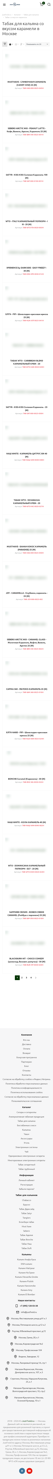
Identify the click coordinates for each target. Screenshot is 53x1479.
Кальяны (26, 1130)
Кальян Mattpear (27, 1268)
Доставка (26, 1044)
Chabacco (26, 1200)
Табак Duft (26, 1248)
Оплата (26, 1049)
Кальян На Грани (26, 1272)
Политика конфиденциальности (26, 1088)
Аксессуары (26, 1138)
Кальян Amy (26, 1290)
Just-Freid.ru (28, 1421)
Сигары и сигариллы (26, 1112)
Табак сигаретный (26, 1164)
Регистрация (26, 1185)
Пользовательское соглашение (26, 1101)
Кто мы (26, 1040)
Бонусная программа (26, 1057)
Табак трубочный (26, 1169)
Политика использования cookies (27, 1092)
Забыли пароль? (26, 1189)
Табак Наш (26, 1244)
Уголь (26, 1143)
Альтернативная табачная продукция (26, 1117)
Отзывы (26, 1070)
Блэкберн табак (26, 1222)
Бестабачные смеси (26, 1125)
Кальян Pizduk (26, 1281)
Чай (26, 1151)
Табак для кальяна (26, 1121)
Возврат (26, 1053)
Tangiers (26, 1218)
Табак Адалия (26, 1235)
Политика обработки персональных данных (27, 1083)
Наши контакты (26, 1300)
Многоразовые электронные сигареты (26, 1160)
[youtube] (29, 1471)
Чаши (26, 1134)
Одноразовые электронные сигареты (26, 1156)
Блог (26, 1066)
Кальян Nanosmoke (26, 1286)
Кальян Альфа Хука (26, 1259)
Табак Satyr (26, 1213)
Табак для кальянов (26, 1195)
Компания (26, 1035)
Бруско (26, 1204)
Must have (26, 1226)
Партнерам (26, 1062)
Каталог (26, 1107)
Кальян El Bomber (26, 1294)
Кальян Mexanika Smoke (26, 1277)
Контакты (26, 1075)
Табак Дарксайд (26, 1209)
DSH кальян (26, 1264)
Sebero (26, 1231)
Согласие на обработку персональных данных (27, 1097)
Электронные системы (26, 1147)
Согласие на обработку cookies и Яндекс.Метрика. (26, 1079)
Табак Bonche (26, 1239)
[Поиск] (49, 4)
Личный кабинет (26, 1180)
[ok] (22, 1471)
